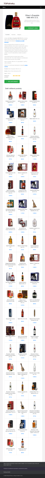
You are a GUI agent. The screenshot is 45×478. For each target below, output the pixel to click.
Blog (15, 475)
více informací (13, 81)
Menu (4, 7)
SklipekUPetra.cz (10, 475)
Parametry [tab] (13, 34)
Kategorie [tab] (19, 34)
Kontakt (18, 475)
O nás (21, 475)
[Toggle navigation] (40, 7)
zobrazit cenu (33, 28)
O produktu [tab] (7, 34)
